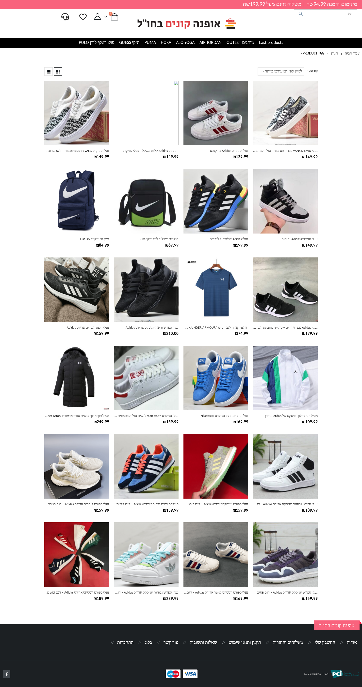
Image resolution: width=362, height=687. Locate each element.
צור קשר (171, 642)
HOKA (166, 42)
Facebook (6, 674)
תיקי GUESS (129, 42)
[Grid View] (58, 71)
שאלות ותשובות (203, 642)
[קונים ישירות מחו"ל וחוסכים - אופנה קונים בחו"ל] (186, 23)
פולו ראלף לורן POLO (96, 42)
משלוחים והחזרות (288, 642)
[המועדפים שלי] (83, 17)
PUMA (150, 42)
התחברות (125, 642)
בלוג (148, 642)
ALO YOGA (185, 42)
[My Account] (97, 16)
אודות (352, 642)
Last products (271, 42)
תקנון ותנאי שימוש (245, 642)
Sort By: (312, 71)
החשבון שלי (325, 642)
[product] (285, 113)
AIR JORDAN (210, 42)
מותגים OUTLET (240, 42)
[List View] (48, 71)
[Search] (301, 14)
